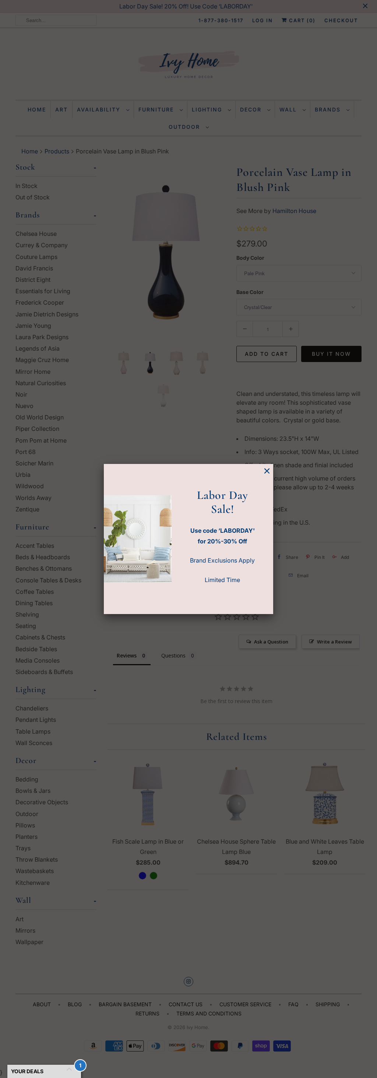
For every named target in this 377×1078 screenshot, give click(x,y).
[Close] (266, 471)
